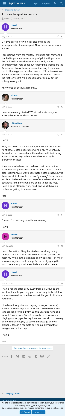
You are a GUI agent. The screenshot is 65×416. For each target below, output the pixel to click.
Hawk (6, 18)
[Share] (58, 36)
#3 (62, 134)
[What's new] (55, 3)
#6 (62, 283)
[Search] (61, 3)
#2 (62, 106)
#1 (62, 36)
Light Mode (10, 400)
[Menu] (4, 3)
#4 (62, 215)
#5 (62, 246)
